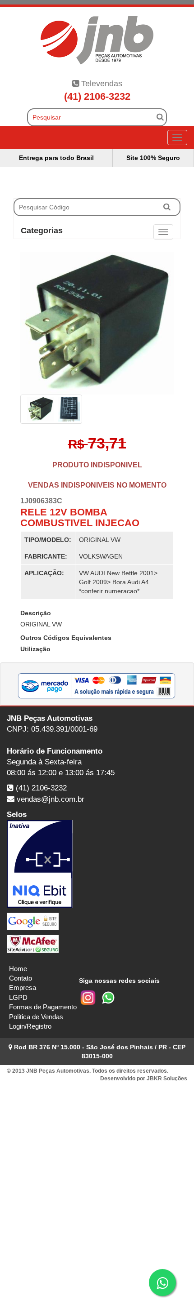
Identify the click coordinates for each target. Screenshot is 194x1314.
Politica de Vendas (36, 1017)
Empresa (22, 987)
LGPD (18, 997)
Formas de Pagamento (43, 1007)
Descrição (35, 613)
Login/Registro (30, 1026)
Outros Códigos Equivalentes (65, 637)
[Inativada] (97, 864)
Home (18, 968)
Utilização (35, 649)
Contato (20, 978)
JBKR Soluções (167, 1078)
